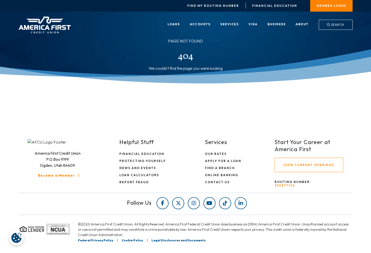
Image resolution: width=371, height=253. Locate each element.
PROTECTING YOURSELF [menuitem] (142, 161)
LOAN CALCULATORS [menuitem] (139, 175)
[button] (59, 175)
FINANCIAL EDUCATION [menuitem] (141, 154)
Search (337, 25)
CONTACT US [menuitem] (217, 182)
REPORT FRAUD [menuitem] (134, 182)
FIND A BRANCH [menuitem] (220, 168)
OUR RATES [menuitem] (216, 154)
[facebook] (162, 203)
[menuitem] (174, 24)
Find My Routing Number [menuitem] (213, 6)
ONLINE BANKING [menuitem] (221, 175)
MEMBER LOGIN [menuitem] (331, 6)
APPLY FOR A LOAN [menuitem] (223, 161)
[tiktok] (225, 203)
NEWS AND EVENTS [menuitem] (137, 168)
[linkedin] (241, 203)
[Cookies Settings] (16, 237)
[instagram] (194, 203)
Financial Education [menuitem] (274, 6)
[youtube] (209, 203)
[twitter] (178, 203)
